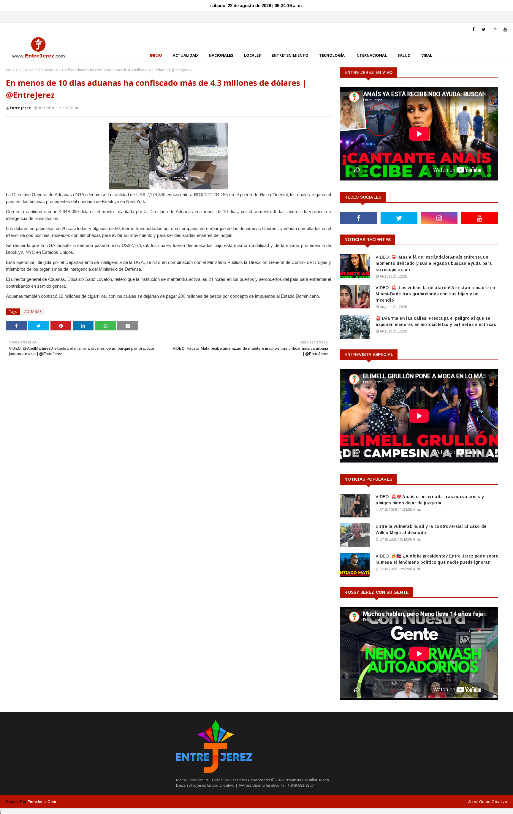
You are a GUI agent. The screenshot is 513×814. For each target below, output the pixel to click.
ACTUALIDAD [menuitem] (185, 55)
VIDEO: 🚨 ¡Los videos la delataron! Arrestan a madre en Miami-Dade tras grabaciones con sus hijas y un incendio (435, 294)
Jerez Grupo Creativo (487, 801)
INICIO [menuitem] (156, 55)
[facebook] (473, 29)
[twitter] (484, 29)
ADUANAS (26, 69)
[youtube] (504, 29)
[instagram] (494, 29)
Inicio (10, 69)
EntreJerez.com (42, 801)
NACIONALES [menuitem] (221, 55)
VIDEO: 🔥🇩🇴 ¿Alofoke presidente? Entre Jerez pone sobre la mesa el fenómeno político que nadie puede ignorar (437, 559)
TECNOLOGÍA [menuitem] (332, 55)
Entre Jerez (20, 107)
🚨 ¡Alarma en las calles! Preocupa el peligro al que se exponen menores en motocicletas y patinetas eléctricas (436, 321)
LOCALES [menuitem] (252, 55)
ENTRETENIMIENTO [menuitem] (290, 55)
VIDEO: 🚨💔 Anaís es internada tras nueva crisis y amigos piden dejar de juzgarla (430, 499)
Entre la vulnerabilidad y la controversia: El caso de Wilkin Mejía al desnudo (431, 529)
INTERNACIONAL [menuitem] (371, 55)
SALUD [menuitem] (404, 55)
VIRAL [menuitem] (426, 55)
